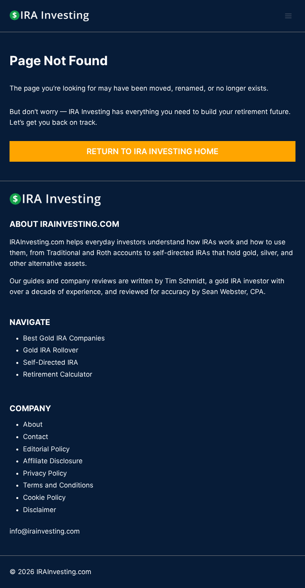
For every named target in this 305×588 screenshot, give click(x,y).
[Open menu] (288, 16)
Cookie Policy (44, 497)
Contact (35, 437)
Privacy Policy (45, 473)
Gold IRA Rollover (50, 350)
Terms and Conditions (58, 485)
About (32, 424)
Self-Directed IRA (50, 362)
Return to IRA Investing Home (152, 151)
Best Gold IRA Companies (64, 338)
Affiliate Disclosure (53, 461)
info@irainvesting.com (45, 531)
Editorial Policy (46, 449)
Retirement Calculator (57, 374)
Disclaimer (39, 510)
